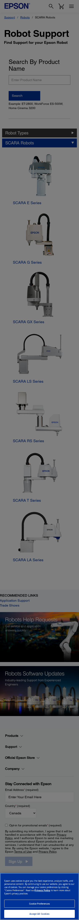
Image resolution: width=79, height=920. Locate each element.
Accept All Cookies (39, 913)
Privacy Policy (42, 890)
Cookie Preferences (39, 903)
